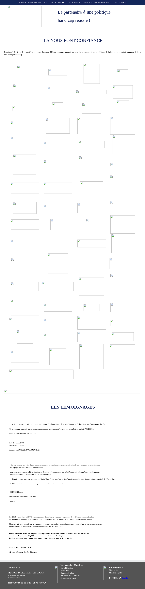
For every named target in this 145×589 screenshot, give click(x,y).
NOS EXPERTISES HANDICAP (55, 2)
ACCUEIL (22, 2)
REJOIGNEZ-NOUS (101, 2)
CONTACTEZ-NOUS (118, 2)
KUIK (125, 578)
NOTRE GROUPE (34, 2)
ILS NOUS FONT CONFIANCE (80, 2)
